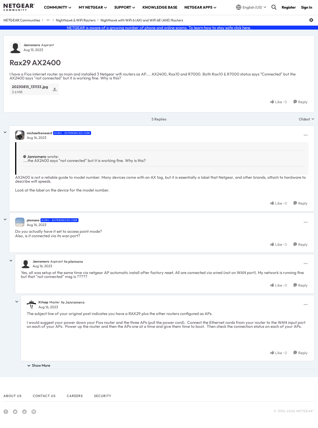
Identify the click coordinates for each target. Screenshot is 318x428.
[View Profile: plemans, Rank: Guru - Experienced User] (19, 222)
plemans (33, 220)
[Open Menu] (311, 20)
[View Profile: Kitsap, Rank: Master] (31, 304)
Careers (75, 396)
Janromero (32, 45)
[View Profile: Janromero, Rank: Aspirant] (15, 47)
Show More (41, 365)
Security (102, 396)
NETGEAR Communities (21, 20)
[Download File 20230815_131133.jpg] (54, 89)
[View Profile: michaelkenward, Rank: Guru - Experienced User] (19, 135)
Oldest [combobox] (307, 119)
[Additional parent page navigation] (48, 20)
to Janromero (73, 302)
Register (289, 7)
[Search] (274, 7)
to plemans (73, 261)
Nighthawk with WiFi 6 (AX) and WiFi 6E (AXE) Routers (142, 20)
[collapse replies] (5, 132)
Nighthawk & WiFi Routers (75, 20)
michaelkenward (39, 133)
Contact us (44, 396)
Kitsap (43, 302)
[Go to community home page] (19, 7)
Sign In (306, 7)
